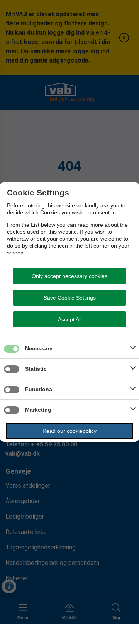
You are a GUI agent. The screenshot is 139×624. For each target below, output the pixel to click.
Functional (39, 389)
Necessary (39, 348)
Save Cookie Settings (70, 298)
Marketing (38, 410)
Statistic (36, 369)
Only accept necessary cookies (69, 276)
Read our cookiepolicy (69, 431)
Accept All (69, 319)
